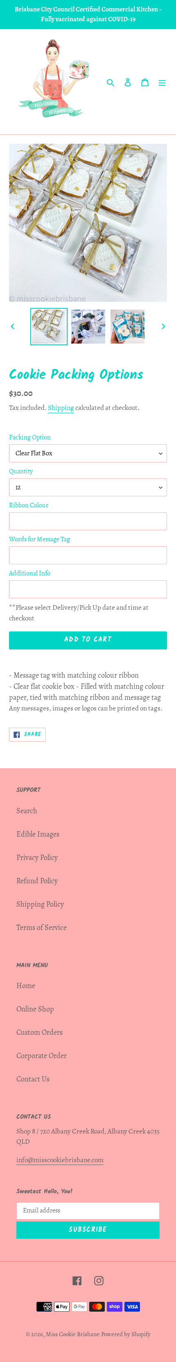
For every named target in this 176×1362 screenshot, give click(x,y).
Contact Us (33, 1079)
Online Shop (35, 1009)
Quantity (21, 471)
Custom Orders (39, 1032)
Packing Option (30, 437)
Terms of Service (41, 927)
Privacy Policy (37, 857)
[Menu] (162, 81)
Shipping (61, 407)
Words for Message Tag (39, 539)
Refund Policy (37, 881)
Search (26, 811)
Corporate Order (41, 1056)
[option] (49, 326)
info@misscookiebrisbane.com (60, 1160)
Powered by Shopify (126, 1334)
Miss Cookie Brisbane (72, 1334)
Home (25, 986)
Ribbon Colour (28, 505)
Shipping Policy (40, 904)
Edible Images (37, 834)
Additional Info (29, 573)
